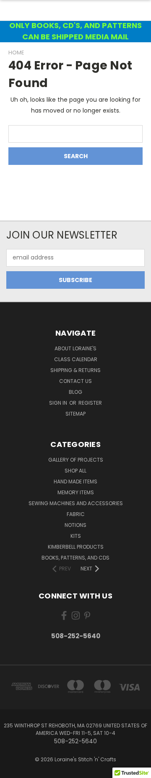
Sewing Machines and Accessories (76, 503)
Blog (75, 391)
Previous (13, 769)
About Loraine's (75, 348)
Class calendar (75, 359)
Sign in (58, 402)
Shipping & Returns (75, 370)
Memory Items (75, 492)
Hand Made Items (75, 481)
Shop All (75, 470)
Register (90, 402)
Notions (75, 525)
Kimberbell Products (76, 546)
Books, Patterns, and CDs (75, 557)
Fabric (76, 514)
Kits (75, 535)
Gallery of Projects (75, 459)
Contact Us (75, 381)
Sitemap (75, 413)
